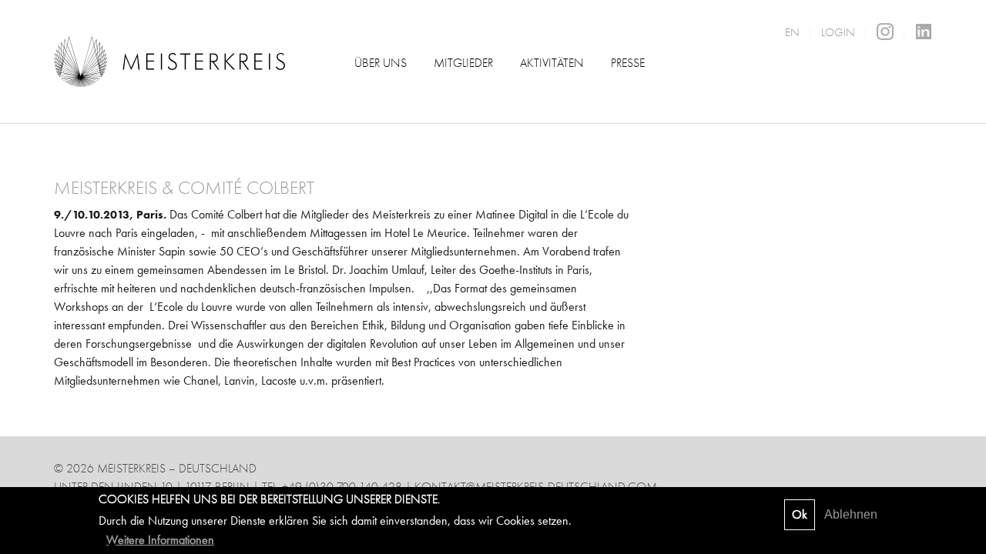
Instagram (885, 31)
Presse (628, 63)
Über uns (380, 63)
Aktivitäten (552, 63)
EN (792, 32)
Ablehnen (850, 514)
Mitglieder (463, 63)
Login (838, 32)
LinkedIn (923, 31)
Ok (799, 514)
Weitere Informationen (160, 539)
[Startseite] (169, 60)
